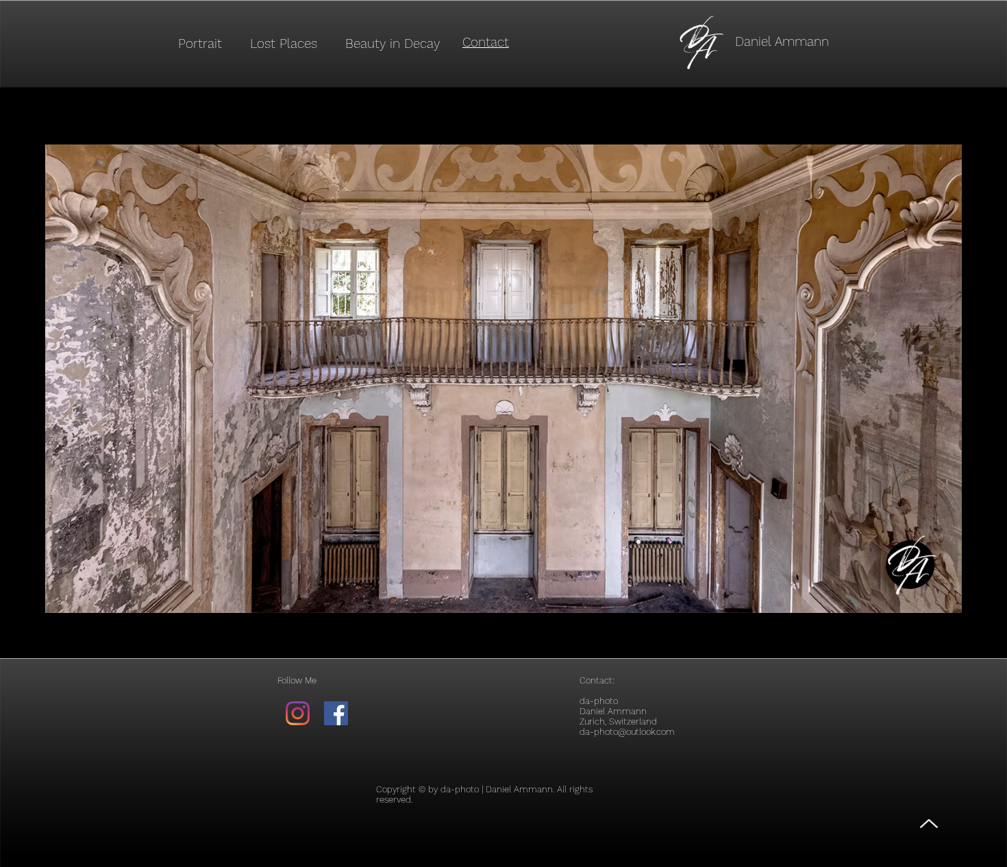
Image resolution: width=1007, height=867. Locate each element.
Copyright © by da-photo (427, 789)
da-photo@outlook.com (627, 732)
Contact (596, 680)
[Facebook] (336, 713)
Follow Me (296, 680)
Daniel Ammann (782, 41)
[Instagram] (298, 713)
